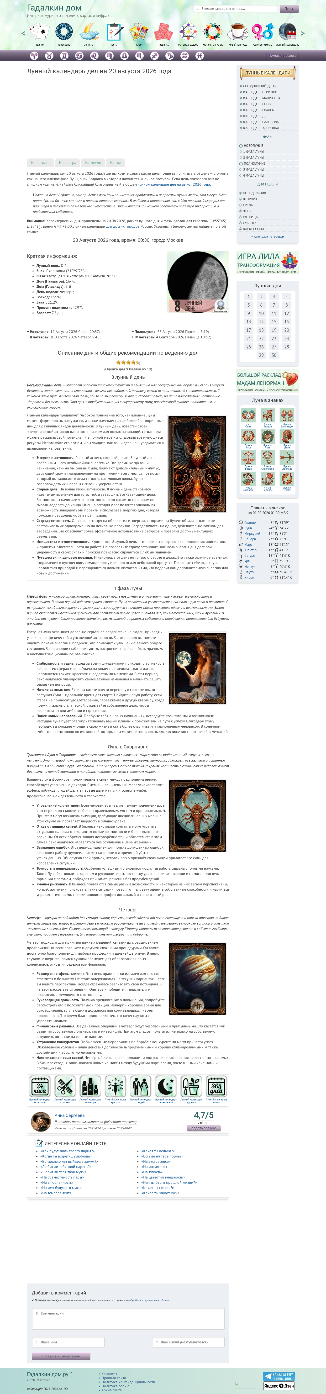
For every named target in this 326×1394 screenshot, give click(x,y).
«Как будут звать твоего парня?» (67, 1150)
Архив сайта (111, 1390)
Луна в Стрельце (287, 467)
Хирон (249, 577)
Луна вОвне (248, 425)
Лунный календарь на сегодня (40, 1101)
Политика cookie (115, 1385)
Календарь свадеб (258, 110)
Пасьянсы (163, 44)
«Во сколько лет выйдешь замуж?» (69, 1161)
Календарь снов (257, 104)
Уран (248, 561)
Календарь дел (255, 116)
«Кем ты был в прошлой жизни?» (169, 1182)
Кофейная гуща (238, 44)
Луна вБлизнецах (287, 425)
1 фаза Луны (253, 151)
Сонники (89, 44)
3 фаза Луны (253, 169)
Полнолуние (255, 163)
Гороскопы (64, 44)
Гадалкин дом (54, 8)
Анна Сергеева (70, 1115)
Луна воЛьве (267, 446)
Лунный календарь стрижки (65, 1101)
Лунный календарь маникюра (90, 1101)
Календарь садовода (261, 122)
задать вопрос (204, 1128)
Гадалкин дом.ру (47, 1374)
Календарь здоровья (261, 128)
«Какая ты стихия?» (157, 1187)
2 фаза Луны (253, 157)
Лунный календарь (287, 44)
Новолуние (253, 145)
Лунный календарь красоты (115, 1101)
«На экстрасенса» (156, 1161)
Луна (248, 528)
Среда (248, 205)
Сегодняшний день (259, 86)
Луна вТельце (268, 425)
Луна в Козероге (248, 489)
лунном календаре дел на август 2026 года (174, 184)
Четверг (249, 211)
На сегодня (40, 162)
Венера (250, 539)
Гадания (39, 44)
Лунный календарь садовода (191, 1101)
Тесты (113, 44)
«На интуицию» (154, 1166)
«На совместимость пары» (62, 1177)
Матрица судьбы (188, 44)
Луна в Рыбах (287, 489)
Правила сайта (113, 1377)
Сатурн (249, 555)
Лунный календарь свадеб (141, 1101)
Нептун (250, 566)
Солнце (250, 522)
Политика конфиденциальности (128, 1381)
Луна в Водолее (268, 489)
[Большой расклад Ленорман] (268, 381)
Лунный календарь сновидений (166, 1101)
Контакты (109, 1373)
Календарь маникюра (261, 98)
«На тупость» (152, 1171)
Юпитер (250, 550)
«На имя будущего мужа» (61, 1187)
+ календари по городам (267, 237)
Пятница (250, 217)
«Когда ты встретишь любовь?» (66, 1156)
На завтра (67, 162)
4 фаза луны (253, 175)
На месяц (93, 162)
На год (115, 162)
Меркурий (252, 533)
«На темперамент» (55, 1192)
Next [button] (302, 31)
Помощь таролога (282, 55)
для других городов (123, 226)
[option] (39, 37)
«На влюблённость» (57, 1182)
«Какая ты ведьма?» (158, 1150)
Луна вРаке (248, 446)
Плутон (250, 572)
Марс (248, 544)
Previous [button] (23, 31)
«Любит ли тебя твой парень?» (66, 1166)
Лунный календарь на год (216, 1101)
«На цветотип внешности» (163, 1177)
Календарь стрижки (260, 92)
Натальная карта (213, 44)
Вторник (250, 199)
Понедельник (254, 193)
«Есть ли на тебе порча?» (162, 1156)
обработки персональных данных (150, 1300)
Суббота (249, 223)
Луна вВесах (248, 467)
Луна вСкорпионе (267, 467)
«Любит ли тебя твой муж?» (63, 1171)
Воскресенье (254, 229)
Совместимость (262, 44)
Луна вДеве (287, 446)
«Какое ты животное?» (160, 1192)
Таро (139, 44)
